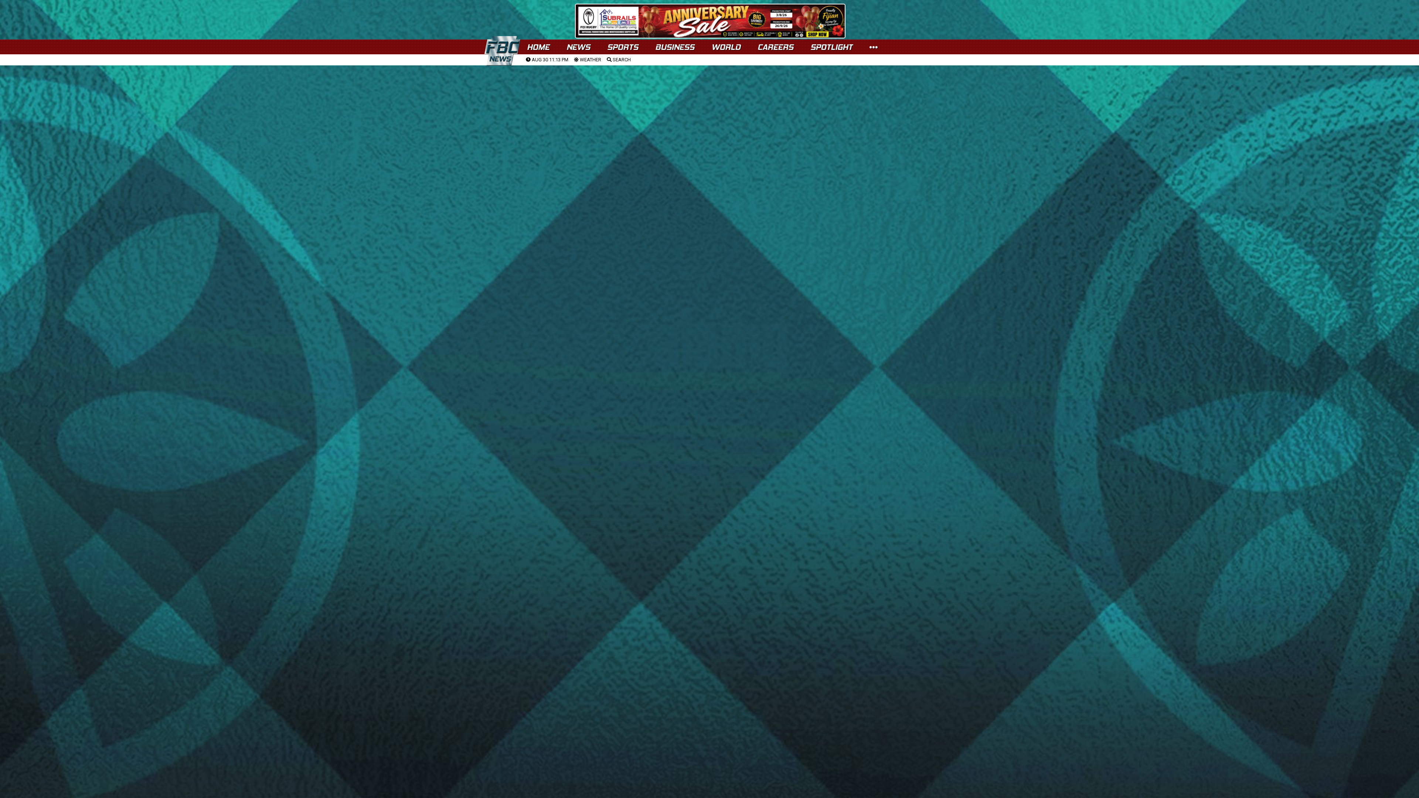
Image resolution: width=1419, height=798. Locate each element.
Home (538, 47)
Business (674, 47)
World (726, 47)
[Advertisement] (709, 122)
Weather (590, 59)
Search (621, 59)
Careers (775, 47)
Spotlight (831, 47)
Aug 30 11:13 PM (549, 59)
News (578, 47)
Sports (622, 47)
